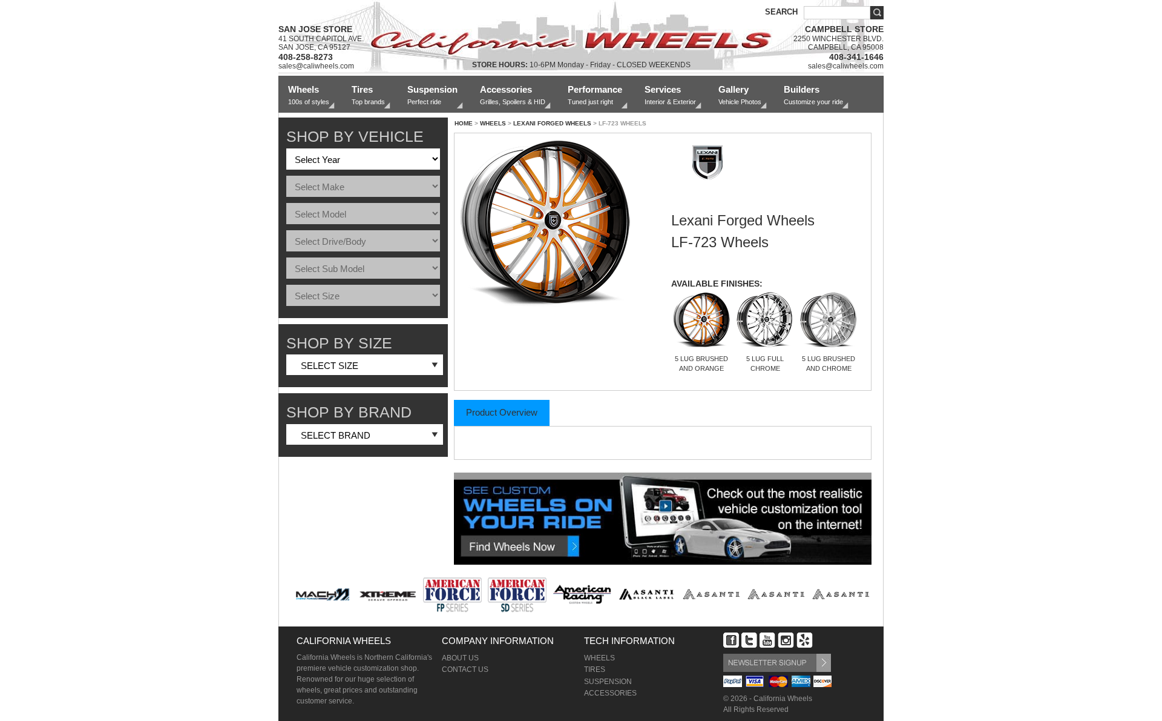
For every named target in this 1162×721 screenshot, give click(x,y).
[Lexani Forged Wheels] (707, 191)
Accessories (512, 94)
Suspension (432, 94)
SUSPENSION (608, 681)
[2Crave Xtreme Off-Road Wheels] (387, 594)
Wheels (308, 94)
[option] (323, 593)
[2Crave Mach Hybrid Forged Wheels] (323, 594)
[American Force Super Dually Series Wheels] (517, 594)
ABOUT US (460, 658)
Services (670, 94)
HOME (464, 123)
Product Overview (501, 412)
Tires (368, 94)
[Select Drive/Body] (363, 242)
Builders (813, 94)
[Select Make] (363, 187)
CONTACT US (465, 669)
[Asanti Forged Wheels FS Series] (776, 594)
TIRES (594, 669)
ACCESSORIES (610, 693)
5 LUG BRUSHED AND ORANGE (701, 363)
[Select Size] (363, 296)
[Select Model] (363, 214)
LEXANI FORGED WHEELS (552, 123)
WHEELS (493, 123)
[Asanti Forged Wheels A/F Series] (711, 594)
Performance (595, 94)
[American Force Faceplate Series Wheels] (452, 594)
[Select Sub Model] (363, 269)
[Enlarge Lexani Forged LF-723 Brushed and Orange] (554, 226)
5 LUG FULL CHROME (765, 363)
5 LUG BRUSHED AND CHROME (828, 363)
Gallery (739, 94)
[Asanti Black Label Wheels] (646, 594)
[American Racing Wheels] (582, 594)
